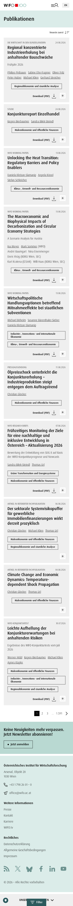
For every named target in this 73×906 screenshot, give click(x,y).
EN (65, 5)
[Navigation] (54, 5)
